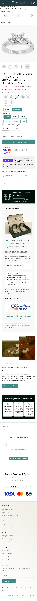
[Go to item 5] (27, 66)
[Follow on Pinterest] (17, 587)
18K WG (7, 121)
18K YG (16, 121)
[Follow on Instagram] (12, 587)
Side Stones (16, 109)
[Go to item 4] (21, 66)
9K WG (7, 117)
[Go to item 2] (10, 66)
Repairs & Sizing (7, 539)
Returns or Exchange (8, 542)
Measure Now (10, 386)
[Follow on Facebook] (3, 587)
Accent (7, 109)
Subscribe (8, 581)
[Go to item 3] (15, 66)
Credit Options (28, 487)
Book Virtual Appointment (10, 515)
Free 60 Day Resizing (27, 386)
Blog (3, 524)
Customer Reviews (8, 527)
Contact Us (5, 512)
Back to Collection (6, 22)
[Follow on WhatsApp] (3, 590)
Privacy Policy (6, 560)
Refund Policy (6, 550)
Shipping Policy (6, 554)
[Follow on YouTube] (21, 587)
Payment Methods (12, 487)
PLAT (23, 121)
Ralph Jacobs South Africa (8, 7)
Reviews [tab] (5, 427)
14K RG (23, 117)
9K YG (15, 117)
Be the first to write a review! (18, 458)
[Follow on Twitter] (7, 587)
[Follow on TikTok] (26, 587)
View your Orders (7, 536)
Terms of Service (7, 557)
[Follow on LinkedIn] (31, 587)
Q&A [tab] (11, 427)
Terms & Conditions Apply (19, 198)
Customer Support (8, 509)
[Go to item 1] (4, 66)
